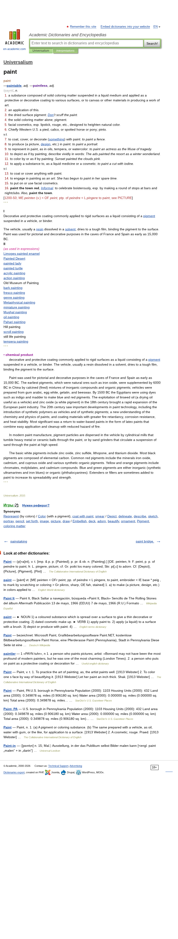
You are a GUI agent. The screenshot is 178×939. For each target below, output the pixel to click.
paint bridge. (145, 541)
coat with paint (82, 516)
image (44, 521)
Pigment (143, 521)
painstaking (18, 541)
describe (140, 516)
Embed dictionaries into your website (125, 26)
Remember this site (83, 26)
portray (8, 521)
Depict (112, 516)
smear (100, 516)
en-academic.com (14, 49)
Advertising (76, 765)
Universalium (40, 50)
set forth (32, 521)
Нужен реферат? (36, 505)
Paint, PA (10, 709)
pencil (20, 521)
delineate (125, 516)
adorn (101, 521)
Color (42, 516)
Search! (152, 43)
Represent (11, 516)
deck (92, 521)
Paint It (9, 598)
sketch (153, 516)
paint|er (9, 653)
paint (7, 580)
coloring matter (14, 526)
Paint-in (9, 745)
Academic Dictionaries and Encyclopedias (67, 35)
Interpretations (65, 50)
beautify (113, 521)
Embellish (80, 521)
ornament (128, 521)
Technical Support (58, 765)
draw (66, 521)
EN (155, 26)
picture (56, 521)
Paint (7, 561)
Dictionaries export (14, 772)
